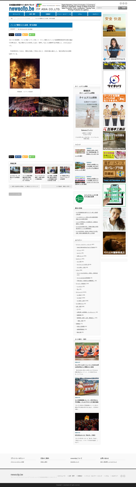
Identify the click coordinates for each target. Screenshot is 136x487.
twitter (123, 3)
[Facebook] (124, 476)
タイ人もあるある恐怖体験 (83, 277)
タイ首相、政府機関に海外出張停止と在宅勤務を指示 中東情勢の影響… (52, 178)
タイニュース (16, 14)
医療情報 (79, 315)
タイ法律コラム (80, 303)
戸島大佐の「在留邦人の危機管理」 (85, 280)
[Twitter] (121, 476)
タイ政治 (79, 295)
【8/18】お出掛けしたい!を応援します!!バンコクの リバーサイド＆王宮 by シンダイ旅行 (87, 181)
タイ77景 (79, 261)
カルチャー (96, 14)
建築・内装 (80, 320)
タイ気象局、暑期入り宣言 (62, 186)
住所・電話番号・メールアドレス (108, 461)
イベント (79, 250)
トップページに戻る (15, 194)
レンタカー (79, 286)
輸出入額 (79, 332)
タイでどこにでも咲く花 (83, 264)
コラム (80, 14)
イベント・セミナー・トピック (64, 14)
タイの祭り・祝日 (81, 267)
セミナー (79, 253)
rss (121, 3)
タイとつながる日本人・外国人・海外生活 (87, 273)
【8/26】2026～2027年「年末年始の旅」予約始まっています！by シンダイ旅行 (87, 153)
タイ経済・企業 (81, 300)
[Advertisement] (86, 52)
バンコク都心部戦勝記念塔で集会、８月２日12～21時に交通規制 (27, 178)
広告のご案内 (44, 461)
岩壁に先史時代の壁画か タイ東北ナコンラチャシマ (25, 186)
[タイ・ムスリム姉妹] (87, 127)
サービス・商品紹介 (81, 283)
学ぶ (78, 289)
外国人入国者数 (81, 326)
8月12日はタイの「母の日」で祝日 (85, 435)
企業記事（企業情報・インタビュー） (86, 312)
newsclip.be (17, 474)
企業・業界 (32, 14)
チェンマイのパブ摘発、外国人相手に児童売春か (40, 177)
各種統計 (48, 14)
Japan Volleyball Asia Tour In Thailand (86, 247)
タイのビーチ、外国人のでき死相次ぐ (15, 177)
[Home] (12, 18)
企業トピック (80, 256)
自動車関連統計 (81, 329)
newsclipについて (74, 461)
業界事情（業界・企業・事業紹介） (85, 317)
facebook (126, 3)
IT (77, 309)
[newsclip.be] (22, 11)
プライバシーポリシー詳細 (17, 461)
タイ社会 (30, 29)
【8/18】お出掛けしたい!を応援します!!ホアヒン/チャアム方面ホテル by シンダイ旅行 (87, 167)
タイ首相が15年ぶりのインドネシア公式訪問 (65, 177)
